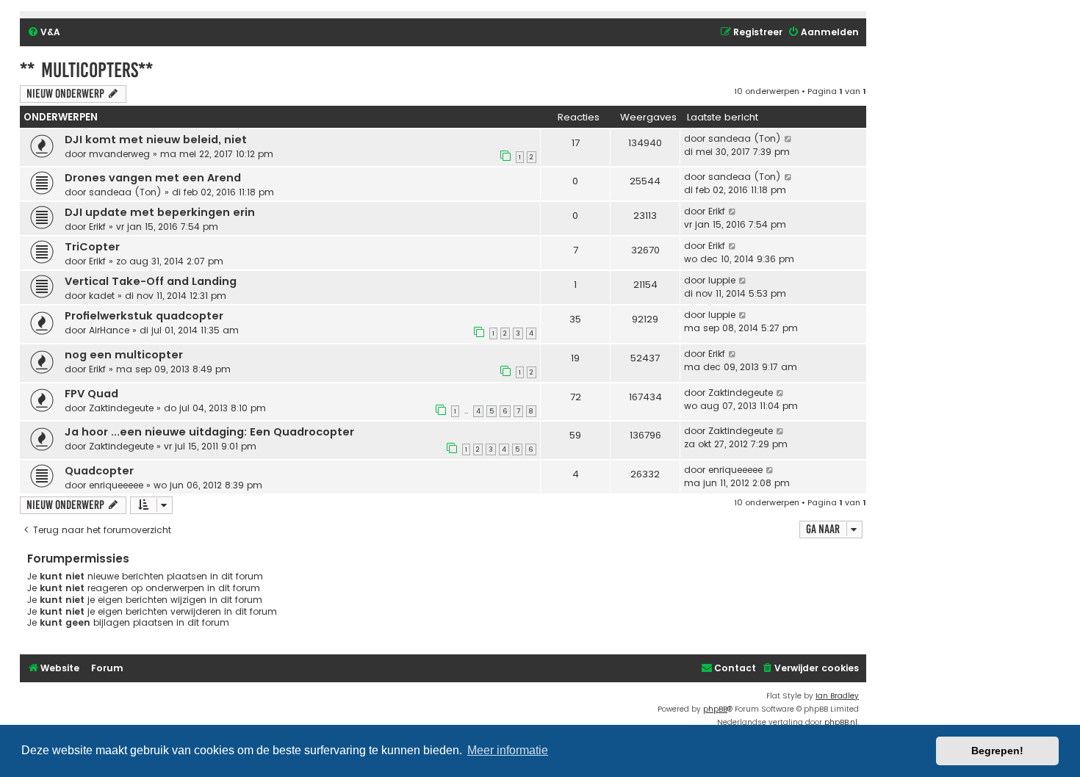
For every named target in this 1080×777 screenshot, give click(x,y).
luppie (721, 280)
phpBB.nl (840, 722)
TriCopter (92, 246)
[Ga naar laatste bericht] (788, 138)
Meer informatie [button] (507, 750)
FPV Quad (91, 393)
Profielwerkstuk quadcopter (144, 315)
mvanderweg (119, 154)
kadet (102, 295)
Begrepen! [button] (997, 750)
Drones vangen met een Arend (153, 177)
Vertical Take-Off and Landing (151, 281)
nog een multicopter (124, 354)
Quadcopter (99, 470)
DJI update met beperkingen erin (160, 212)
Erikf (97, 226)
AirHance (109, 330)
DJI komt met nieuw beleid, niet (156, 139)
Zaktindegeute (121, 408)
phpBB (715, 709)
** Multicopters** (86, 70)
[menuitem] (43, 33)
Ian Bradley (837, 695)
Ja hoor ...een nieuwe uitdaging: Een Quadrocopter (209, 431)
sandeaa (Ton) (744, 138)
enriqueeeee (116, 485)
